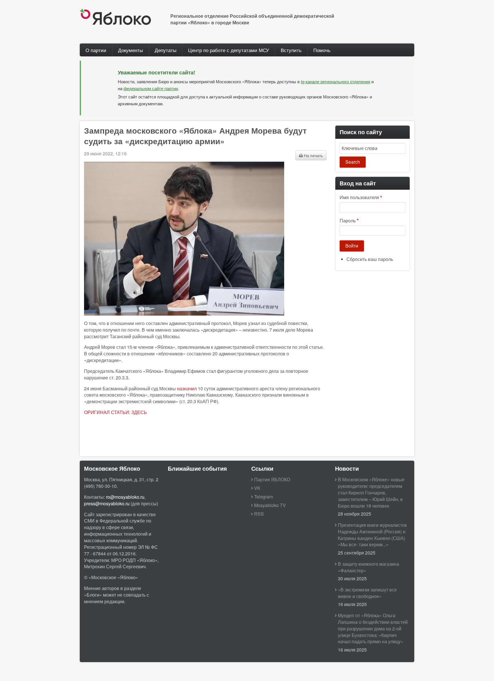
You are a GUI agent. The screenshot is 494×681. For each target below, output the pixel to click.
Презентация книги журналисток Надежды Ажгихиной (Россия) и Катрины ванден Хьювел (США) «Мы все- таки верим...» (372, 535)
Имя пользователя (359, 197)
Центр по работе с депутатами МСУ (228, 50)
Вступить (291, 50)
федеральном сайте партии (151, 88)
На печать (313, 155)
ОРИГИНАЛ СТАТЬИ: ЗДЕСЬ (115, 412)
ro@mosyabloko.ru (125, 497)
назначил (187, 388)
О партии (95, 50)
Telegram (263, 496)
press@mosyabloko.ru (107, 503)
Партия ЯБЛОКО (272, 479)
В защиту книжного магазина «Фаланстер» (368, 567)
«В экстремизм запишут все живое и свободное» (367, 592)
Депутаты (165, 50)
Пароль (348, 220)
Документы (130, 50)
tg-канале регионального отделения (335, 81)
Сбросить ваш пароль (369, 259)
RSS (259, 513)
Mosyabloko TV (270, 505)
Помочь (321, 50)
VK (257, 488)
